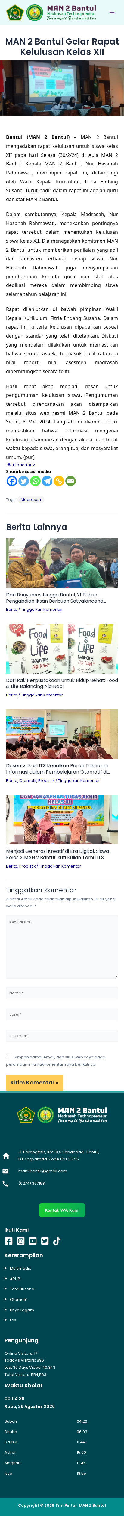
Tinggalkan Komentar (42, 609)
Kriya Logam (22, 1310)
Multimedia (21, 1268)
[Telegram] (47, 481)
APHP (15, 1278)
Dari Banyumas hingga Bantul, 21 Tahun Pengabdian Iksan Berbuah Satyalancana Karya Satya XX (54, 598)
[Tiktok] (57, 1241)
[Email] (70, 481)
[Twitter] (23, 481)
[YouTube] (33, 1241)
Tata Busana (22, 1289)
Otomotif (27, 780)
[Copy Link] (59, 481)
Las (13, 1320)
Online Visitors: (19, 1353)
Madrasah (31, 499)
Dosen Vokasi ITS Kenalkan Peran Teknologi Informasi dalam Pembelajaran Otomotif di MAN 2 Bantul (57, 769)
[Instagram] (21, 1241)
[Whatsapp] (35, 481)
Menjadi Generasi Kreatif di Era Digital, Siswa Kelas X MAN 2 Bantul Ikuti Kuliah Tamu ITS (57, 854)
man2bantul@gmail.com (42, 1171)
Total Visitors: (18, 1374)
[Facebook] (12, 481)
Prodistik (46, 780)
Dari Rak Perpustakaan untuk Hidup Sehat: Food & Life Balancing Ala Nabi (62, 684)
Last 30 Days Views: (23, 1367)
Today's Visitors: (21, 1360)
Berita (11, 609)
